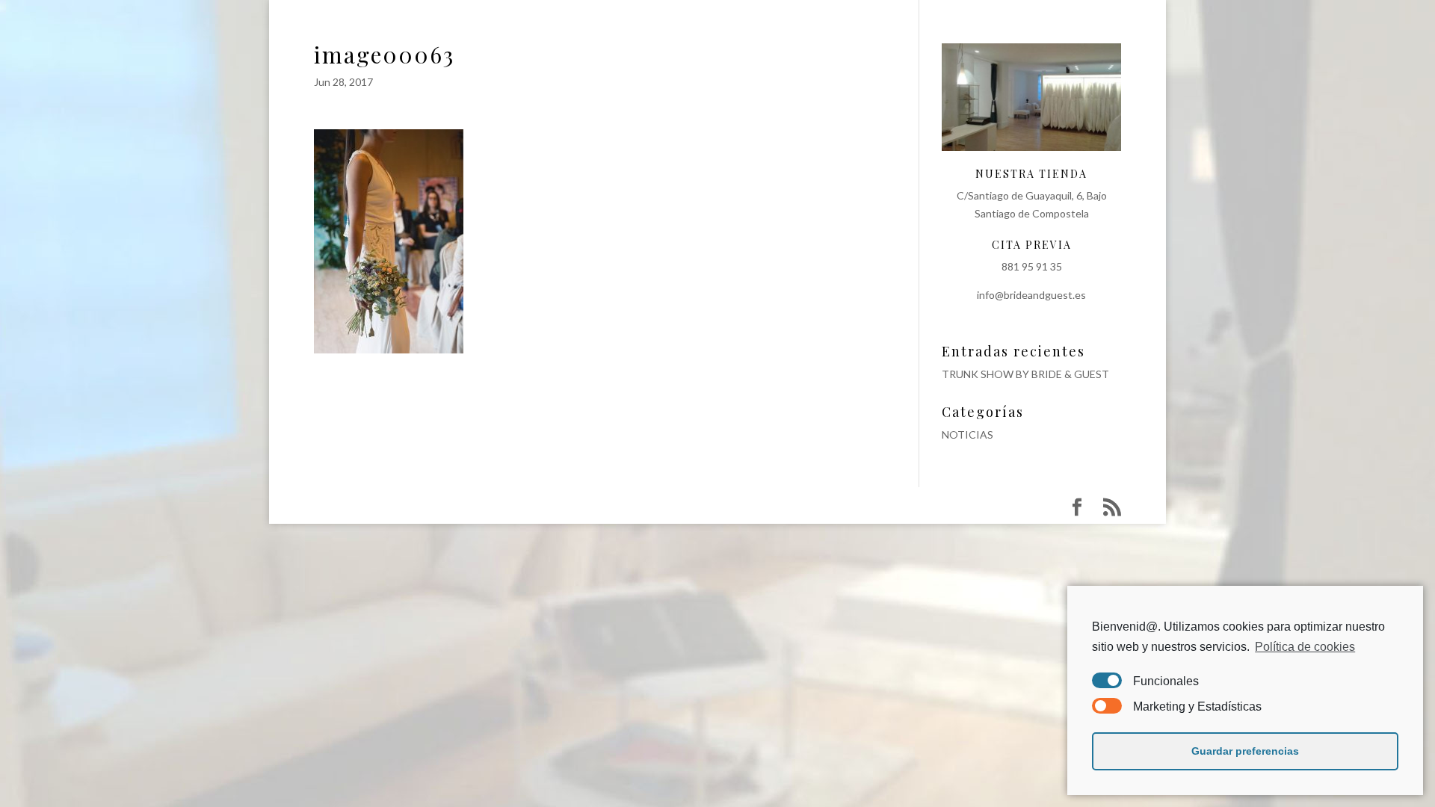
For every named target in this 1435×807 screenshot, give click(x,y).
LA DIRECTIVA (593, 39)
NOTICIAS (967, 434)
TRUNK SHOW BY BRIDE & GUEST (1025, 374)
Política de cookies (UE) (1078, 39)
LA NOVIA (418, 39)
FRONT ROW (785, 39)
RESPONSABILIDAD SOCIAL (916, 39)
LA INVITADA (499, 39)
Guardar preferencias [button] (1245, 751)
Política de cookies (1305, 646)
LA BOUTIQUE (691, 39)
